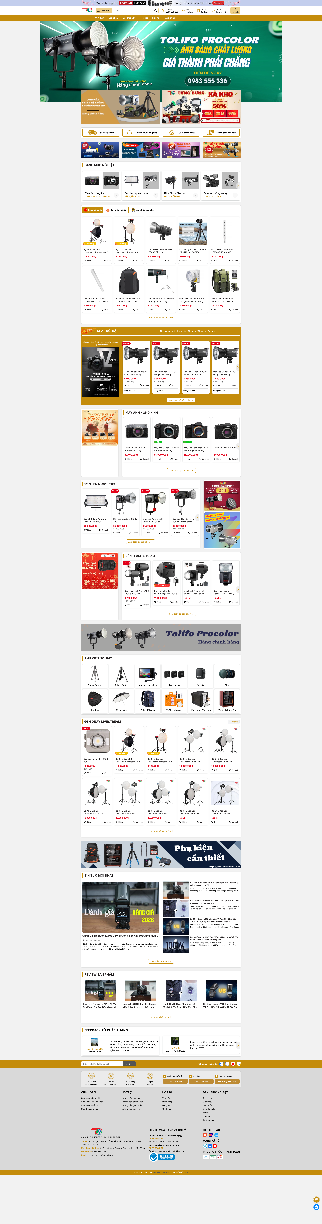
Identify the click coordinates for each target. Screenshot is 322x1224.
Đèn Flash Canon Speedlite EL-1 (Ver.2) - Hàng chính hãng (224, 592)
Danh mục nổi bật (99, 165)
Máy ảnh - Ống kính (141, 412)
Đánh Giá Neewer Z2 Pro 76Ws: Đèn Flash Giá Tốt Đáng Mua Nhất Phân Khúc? (119, 935)
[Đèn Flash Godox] (222, 150)
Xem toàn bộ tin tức (159, 961)
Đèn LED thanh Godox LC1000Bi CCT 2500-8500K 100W (97, 300)
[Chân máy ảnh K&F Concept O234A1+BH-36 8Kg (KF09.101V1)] (193, 232)
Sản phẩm (113, 18)
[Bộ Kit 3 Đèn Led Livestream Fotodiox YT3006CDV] (193, 793)
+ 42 (230, 181)
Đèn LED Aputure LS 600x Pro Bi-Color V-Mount (153, 520)
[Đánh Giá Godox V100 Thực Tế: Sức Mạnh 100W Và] (176, 944)
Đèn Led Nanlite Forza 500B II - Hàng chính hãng (183, 520)
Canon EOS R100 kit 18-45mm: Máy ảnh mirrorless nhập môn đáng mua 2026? (214, 884)
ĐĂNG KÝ (129, 1064)
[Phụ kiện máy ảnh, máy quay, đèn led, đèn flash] (161, 854)
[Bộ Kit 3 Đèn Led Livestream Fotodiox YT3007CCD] (161, 793)
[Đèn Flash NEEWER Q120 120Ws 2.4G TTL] (137, 574)
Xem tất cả (233, 722)
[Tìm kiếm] (155, 10)
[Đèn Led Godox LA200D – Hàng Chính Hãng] (226, 355)
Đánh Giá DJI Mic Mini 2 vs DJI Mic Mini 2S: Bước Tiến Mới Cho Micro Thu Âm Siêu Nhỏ (214, 902)
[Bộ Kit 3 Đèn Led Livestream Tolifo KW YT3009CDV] (97, 793)
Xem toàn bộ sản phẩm (160, 317)
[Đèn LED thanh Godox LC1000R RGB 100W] (225, 232)
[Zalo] (221, 1064)
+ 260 (151, 181)
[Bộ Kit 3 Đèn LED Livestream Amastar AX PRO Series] (97, 232)
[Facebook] (227, 1064)
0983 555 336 (201, 1081)
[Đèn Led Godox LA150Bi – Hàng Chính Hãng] (136, 355)
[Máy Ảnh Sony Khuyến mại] (100, 428)
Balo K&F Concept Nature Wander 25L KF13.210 (128, 300)
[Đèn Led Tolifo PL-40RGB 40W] (97, 741)
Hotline (172, 10)
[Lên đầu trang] (316, 1192)
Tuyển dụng (169, 18)
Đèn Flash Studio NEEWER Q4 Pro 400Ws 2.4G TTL (165, 592)
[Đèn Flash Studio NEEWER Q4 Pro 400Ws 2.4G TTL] (166, 574)
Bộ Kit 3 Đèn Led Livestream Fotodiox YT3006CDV (189, 812)
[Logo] (87, 10)
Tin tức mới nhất (99, 875)
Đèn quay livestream (103, 721)
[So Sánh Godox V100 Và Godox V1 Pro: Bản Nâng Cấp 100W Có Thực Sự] (176, 926)
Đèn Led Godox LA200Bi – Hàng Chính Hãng (195, 373)
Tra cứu (204, 10)
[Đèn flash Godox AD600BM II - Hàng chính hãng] (161, 281)
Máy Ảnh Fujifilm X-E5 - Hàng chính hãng (136, 449)
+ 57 (111, 181)
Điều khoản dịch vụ (131, 1109)
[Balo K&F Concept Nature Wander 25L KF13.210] (129, 281)
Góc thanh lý (129, 18)
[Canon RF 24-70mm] (100, 571)
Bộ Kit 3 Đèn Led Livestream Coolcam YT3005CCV (221, 812)
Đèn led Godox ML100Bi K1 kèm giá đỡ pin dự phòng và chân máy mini (192, 300)
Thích (88, 260)
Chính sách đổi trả (89, 1105)
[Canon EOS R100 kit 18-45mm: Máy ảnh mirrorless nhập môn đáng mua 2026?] (176, 890)
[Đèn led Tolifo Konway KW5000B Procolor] (222, 496)
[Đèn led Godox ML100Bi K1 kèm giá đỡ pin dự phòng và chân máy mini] (193, 281)
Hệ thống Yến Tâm (227, 1081)
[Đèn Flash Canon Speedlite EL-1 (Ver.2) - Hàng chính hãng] (226, 574)
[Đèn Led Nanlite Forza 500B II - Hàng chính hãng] (185, 502)
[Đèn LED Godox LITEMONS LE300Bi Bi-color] (161, 232)
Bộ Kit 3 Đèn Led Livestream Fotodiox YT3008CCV (125, 812)
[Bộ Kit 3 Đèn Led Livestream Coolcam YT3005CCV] (225, 793)
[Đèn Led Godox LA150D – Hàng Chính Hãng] (166, 355)
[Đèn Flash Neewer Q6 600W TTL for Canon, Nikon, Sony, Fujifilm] (196, 574)
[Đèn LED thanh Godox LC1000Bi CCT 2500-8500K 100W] (97, 281)
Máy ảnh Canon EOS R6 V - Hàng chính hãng (166, 449)
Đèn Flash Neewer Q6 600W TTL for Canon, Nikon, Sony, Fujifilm (194, 592)
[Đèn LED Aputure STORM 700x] (126, 502)
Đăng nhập (167, 1101)
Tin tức (144, 18)
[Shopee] (205, 1135)
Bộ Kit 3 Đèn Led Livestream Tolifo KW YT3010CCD (221, 760)
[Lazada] (211, 1135)
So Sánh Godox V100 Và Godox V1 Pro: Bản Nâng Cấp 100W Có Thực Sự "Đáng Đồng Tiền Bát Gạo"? (213, 920)
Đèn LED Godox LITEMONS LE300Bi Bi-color (160, 250)
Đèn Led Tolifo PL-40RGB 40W (96, 760)
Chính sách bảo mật (90, 1098)
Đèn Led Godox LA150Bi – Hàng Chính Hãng (136, 373)
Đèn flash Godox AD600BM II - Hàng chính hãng (161, 300)
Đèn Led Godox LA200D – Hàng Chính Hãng (225, 373)
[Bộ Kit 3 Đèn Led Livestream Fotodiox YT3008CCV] (129, 793)
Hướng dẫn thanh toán (132, 1101)
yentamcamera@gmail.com (100, 1155)
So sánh (107, 260)
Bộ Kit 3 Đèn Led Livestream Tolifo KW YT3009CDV (94, 812)
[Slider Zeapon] (100, 150)
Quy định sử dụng (89, 1109)
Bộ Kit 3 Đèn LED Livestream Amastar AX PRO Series (97, 251)
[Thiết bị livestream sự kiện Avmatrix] (141, 150)
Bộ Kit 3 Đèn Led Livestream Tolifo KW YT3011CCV (189, 760)
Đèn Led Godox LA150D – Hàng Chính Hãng (166, 373)
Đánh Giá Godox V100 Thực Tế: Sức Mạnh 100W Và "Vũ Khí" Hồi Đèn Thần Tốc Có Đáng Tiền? (214, 938)
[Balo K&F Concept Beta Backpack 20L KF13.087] (225, 281)
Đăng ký (166, 1105)
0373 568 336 (175, 1081)
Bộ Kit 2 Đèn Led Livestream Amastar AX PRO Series (129, 251)
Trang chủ (86, 18)
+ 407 (190, 181)
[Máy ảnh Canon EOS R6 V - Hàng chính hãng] (166, 431)
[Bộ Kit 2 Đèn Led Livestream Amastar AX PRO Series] (129, 232)
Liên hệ (155, 18)
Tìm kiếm (166, 1098)
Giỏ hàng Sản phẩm (221, 10)
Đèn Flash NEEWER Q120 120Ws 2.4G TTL (137, 592)
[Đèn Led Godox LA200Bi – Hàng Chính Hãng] (196, 355)
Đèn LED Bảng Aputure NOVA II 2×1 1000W (95, 520)
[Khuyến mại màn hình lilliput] (181, 150)
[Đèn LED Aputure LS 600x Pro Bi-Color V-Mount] (155, 502)
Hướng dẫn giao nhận (132, 1105)
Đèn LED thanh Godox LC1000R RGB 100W (222, 250)
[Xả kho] (201, 107)
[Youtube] (233, 1064)
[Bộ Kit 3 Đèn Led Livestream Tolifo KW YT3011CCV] (193, 741)
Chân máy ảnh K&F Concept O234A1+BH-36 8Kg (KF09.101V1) (192, 251)
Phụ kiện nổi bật (98, 658)
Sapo (186, 1172)
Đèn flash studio (140, 556)
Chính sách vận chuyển (92, 1101)
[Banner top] (161, 3)
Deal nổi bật (107, 331)
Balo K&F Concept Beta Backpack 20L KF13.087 (222, 300)
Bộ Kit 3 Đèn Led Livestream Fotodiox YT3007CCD (157, 812)
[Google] (239, 1064)
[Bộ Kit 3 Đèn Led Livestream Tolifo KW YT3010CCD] (225, 741)
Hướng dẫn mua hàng (132, 1098)
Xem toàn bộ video (160, 1017)
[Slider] (161, 61)
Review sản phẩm (99, 974)
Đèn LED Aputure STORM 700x (125, 520)
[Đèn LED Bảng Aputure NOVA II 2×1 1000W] (96, 502)
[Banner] (120, 107)
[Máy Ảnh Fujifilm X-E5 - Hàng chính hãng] (137, 431)
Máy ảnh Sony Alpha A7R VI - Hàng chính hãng (196, 449)
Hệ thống (189, 10)
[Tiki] (216, 1135)
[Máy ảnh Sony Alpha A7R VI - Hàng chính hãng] (196, 431)
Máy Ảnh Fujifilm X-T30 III (226, 447)
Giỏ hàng (166, 1109)
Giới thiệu (100, 18)
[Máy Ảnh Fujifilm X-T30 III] (226, 431)
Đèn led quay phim (100, 484)
